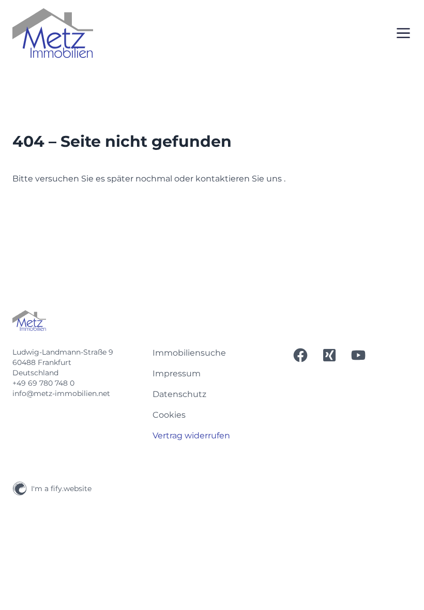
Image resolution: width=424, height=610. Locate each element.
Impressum (177, 373)
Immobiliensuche (189, 353)
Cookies (169, 415)
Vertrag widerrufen (191, 435)
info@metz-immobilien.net (61, 393)
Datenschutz (179, 394)
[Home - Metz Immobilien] (52, 33)
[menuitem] (212, 353)
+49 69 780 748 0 (43, 383)
